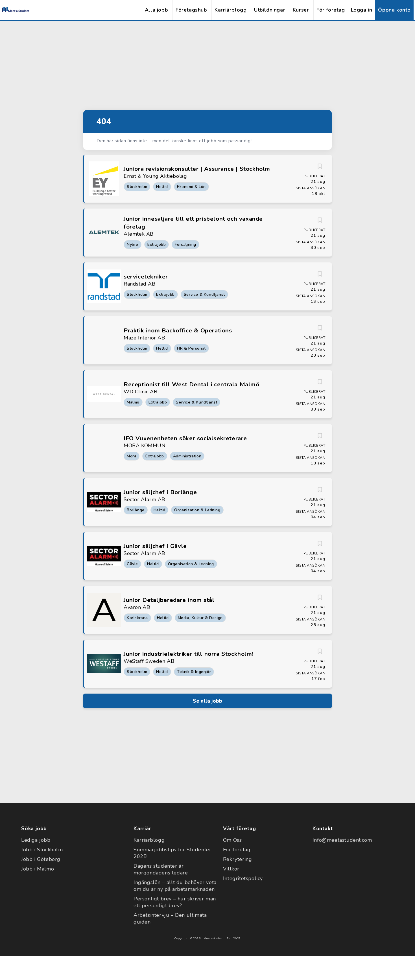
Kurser (301, 9)
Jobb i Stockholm (42, 849)
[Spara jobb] (319, 166)
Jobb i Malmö (37, 868)
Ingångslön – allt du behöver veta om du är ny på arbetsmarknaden (175, 886)
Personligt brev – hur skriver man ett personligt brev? (175, 902)
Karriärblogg (230, 9)
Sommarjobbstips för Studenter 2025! (172, 853)
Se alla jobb (207, 701)
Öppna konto (394, 9)
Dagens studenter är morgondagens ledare (161, 869)
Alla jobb (156, 9)
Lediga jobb (36, 840)
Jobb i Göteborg (40, 859)
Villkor (231, 868)
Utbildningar (269, 9)
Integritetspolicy (243, 878)
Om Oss (232, 840)
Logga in (361, 9)
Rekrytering (237, 859)
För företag (330, 9)
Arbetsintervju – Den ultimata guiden (170, 918)
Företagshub (191, 9)
